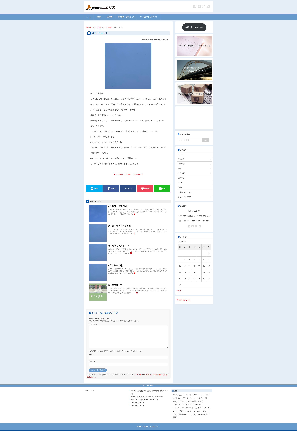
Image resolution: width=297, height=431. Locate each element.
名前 (91, 354)
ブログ (180, 154)
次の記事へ (137, 174)
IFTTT (175, 411)
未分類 (180, 183)
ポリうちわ (201, 414)
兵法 (195, 398)
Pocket (147, 188)
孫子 (205, 398)
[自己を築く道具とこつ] (131, 253)
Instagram (197, 411)
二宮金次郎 (176, 404)
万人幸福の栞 (187, 404)
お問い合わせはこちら (194, 27)
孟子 (179, 168)
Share (113, 188)
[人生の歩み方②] (134, 273)
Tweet (96, 188)
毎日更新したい (178, 395)
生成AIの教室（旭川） (185, 192)
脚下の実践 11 (115, 285)
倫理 (207, 395)
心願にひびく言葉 (185, 411)
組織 (174, 401)
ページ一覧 (90, 390)
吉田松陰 (198, 408)
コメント (93, 324)
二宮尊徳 (181, 164)
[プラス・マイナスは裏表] (134, 234)
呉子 (200, 398)
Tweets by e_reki (183, 300)
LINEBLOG (197, 404)
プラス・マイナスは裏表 (119, 226)
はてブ (130, 188)
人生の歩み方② (115, 265)
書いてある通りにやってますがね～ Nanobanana (147, 397)
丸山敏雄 (181, 159)
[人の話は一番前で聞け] (134, 214)
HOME (128, 174)
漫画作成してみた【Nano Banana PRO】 (145, 400)
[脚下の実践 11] (137, 293)
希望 (174, 417)
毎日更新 (181, 401)
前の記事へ (119, 174)
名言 (204, 411)
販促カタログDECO (184, 197)
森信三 (180, 187)
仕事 (174, 414)
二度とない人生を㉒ (137, 403)
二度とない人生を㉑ (137, 406)
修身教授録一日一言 (185, 414)
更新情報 (181, 178)
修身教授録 (176, 398)
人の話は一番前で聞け (118, 206)
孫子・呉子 (182, 173)
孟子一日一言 (187, 398)
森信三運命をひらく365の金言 (183, 408)
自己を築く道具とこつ (118, 245)
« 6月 (179, 290)
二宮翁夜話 (190, 401)
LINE (164, 188)
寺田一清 (206, 408)
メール (92, 362)
